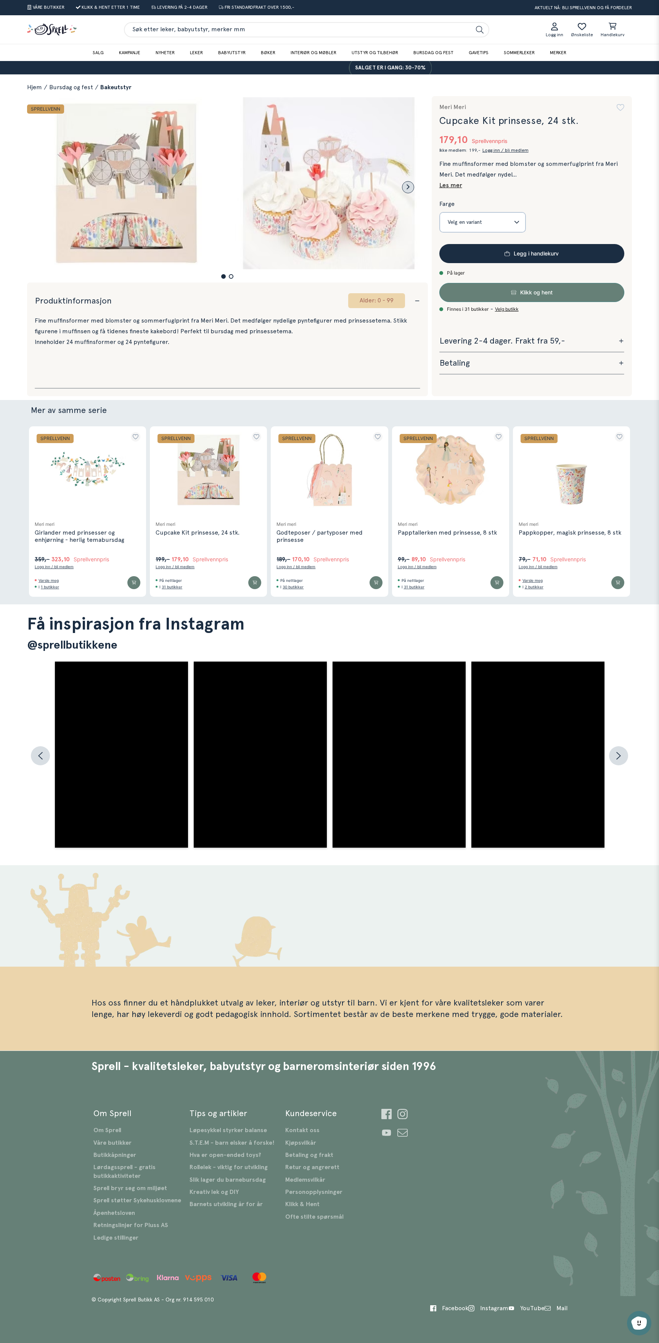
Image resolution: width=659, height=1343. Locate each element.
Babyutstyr (232, 52)
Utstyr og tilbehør (375, 52)
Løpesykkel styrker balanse (228, 1130)
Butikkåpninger (114, 1155)
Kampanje (129, 52)
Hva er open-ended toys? (225, 1155)
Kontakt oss (302, 1130)
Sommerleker (519, 52)
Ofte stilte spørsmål (314, 1217)
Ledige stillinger (115, 1238)
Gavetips (479, 52)
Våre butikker (112, 1143)
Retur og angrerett (312, 1167)
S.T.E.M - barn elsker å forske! (232, 1143)
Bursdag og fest (433, 52)
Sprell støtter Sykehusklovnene (137, 1200)
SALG (98, 52)
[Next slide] (408, 187)
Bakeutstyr (116, 87)
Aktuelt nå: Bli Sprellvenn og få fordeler (583, 7)
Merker (558, 52)
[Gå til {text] (386, 1115)
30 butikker (293, 587)
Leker (196, 52)
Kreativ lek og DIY (214, 1192)
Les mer (450, 185)
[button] (223, 276)
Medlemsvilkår (305, 1180)
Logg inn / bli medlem (505, 150)
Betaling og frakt (309, 1155)
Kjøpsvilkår (300, 1143)
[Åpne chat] (639, 1323)
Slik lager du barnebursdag (228, 1180)
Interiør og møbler (313, 52)
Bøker (268, 52)
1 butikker (50, 587)
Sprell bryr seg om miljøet (130, 1188)
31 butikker (172, 587)
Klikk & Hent (302, 1204)
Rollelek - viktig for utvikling (229, 1167)
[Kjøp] (133, 582)
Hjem (34, 87)
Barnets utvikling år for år (226, 1204)
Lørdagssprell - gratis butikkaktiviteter (124, 1171)
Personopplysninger (313, 1192)
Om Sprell (107, 1130)
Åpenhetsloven (114, 1213)
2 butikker (534, 587)
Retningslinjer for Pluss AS (130, 1225)
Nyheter (165, 52)
